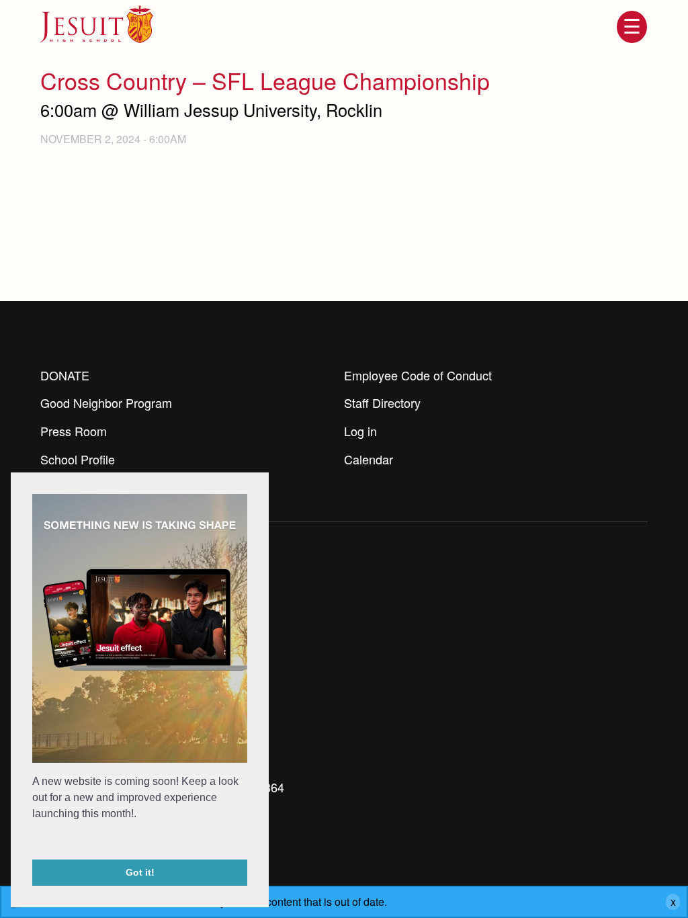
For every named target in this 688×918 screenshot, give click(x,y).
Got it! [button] (140, 872)
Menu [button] (631, 27)
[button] (34, 841)
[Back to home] (96, 24)
